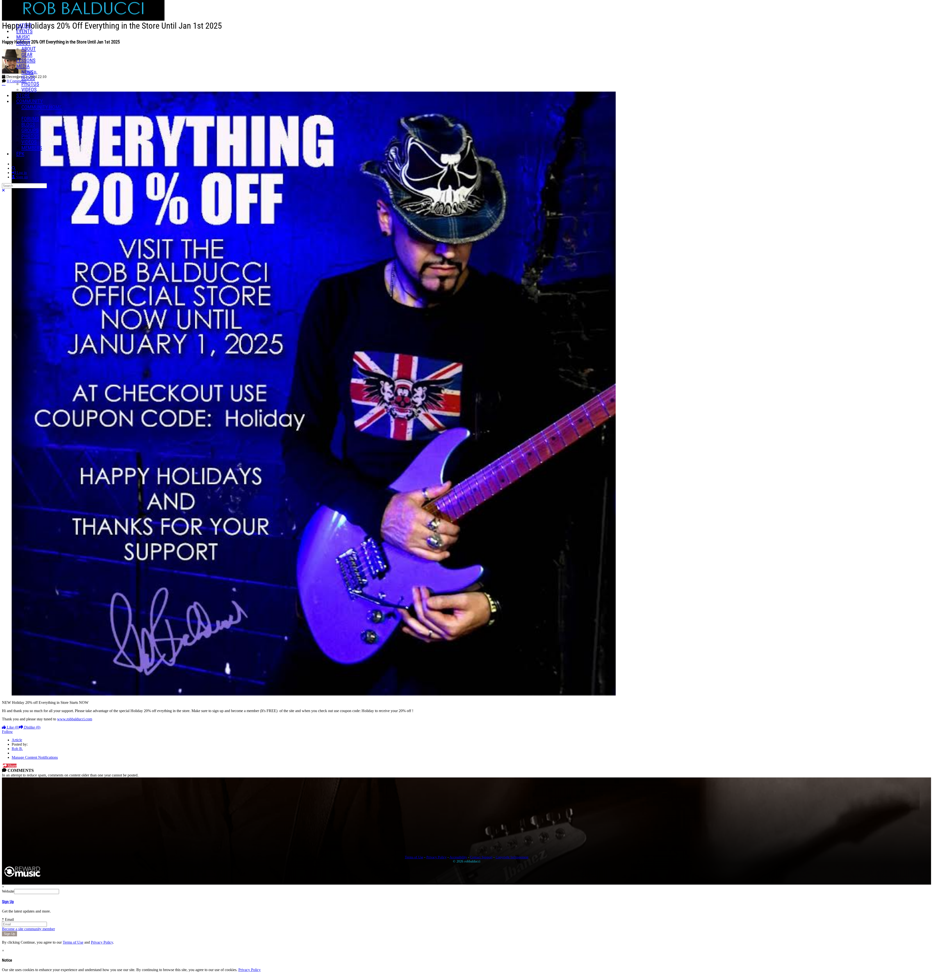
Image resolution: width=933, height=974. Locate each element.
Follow (7, 732)
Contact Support (481, 857)
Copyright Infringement (512, 857)
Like (12, 727)
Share (12, 766)
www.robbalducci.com (74, 719)
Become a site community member (28, 929)
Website (8, 891)
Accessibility (458, 857)
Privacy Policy (436, 857)
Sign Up (8, 901)
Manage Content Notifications (35, 757)
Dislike (31, 727)
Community (29, 101)
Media (23, 66)
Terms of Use (414, 857)
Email (8, 919)
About (23, 43)
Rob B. (17, 749)
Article (17, 740)
